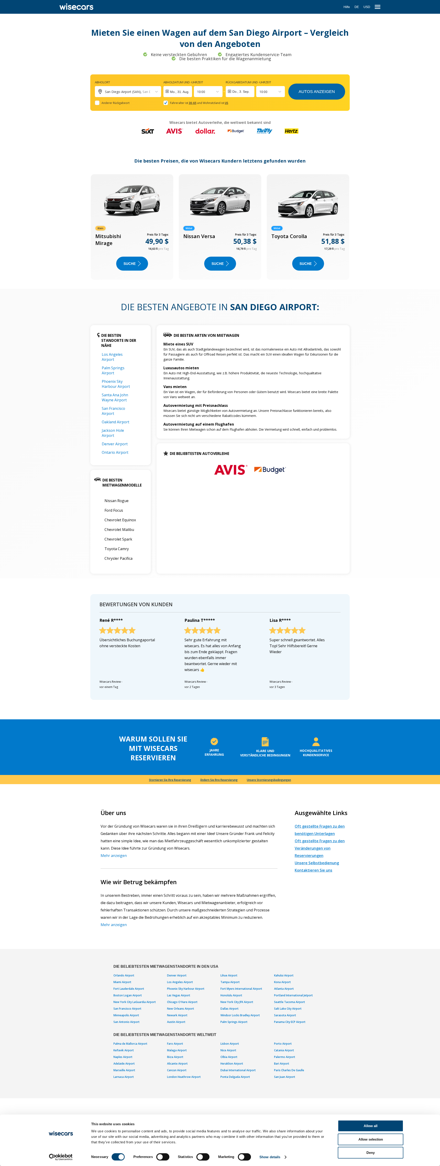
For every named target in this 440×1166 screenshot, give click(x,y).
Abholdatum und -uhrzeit (183, 82)
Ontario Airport (115, 452)
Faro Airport (175, 1044)
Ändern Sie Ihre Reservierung (219, 780)
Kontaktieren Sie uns (313, 870)
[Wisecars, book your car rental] (76, 6)
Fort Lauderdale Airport (128, 989)
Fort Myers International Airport (241, 989)
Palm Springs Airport (113, 370)
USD (366, 7)
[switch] (162, 1157)
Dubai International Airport (238, 1070)
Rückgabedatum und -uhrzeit (248, 82)
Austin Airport (176, 1022)
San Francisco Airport (113, 411)
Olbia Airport (228, 1057)
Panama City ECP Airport (289, 1022)
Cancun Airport (177, 1070)
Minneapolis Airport (126, 1015)
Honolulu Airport (231, 995)
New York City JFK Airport (236, 1002)
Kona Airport (282, 982)
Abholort (102, 82)
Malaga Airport (177, 1050)
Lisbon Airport (229, 1044)
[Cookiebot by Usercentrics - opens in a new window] (61, 1157)
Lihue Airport (228, 975)
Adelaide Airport (124, 1063)
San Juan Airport (284, 1077)
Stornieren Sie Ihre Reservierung (170, 780)
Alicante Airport (177, 1063)
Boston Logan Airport (127, 995)
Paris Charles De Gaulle (289, 1070)
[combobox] (197, 92)
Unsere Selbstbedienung (317, 862)
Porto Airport (283, 1044)
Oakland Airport (115, 421)
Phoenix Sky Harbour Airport (116, 384)
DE (357, 7)
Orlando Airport (123, 975)
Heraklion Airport (231, 1063)
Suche (130, 264)
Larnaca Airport (123, 1077)
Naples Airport (122, 1057)
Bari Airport (281, 1063)
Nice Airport (228, 1050)
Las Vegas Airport (178, 995)
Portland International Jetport (293, 995)
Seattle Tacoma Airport (289, 1002)
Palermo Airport (284, 1057)
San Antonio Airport (126, 1022)
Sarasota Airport (285, 1015)
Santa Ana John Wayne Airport (115, 397)
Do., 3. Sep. (241, 91)
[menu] (377, 7)
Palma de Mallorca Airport (130, 1044)
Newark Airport (177, 1015)
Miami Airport (122, 982)
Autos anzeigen (317, 91)
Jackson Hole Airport (113, 433)
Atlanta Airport (284, 989)
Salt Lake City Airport (288, 1009)
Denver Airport (115, 443)
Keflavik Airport (123, 1050)
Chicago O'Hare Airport (182, 1002)
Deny (370, 1153)
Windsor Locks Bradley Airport (240, 1015)
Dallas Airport (229, 1009)
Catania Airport (284, 1050)
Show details (269, 1157)
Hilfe (347, 7)
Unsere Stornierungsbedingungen (269, 780)
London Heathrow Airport (184, 1077)
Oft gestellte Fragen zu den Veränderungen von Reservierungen (320, 848)
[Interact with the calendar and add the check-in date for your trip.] (177, 91)
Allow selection (370, 1139)
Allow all (370, 1126)
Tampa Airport (230, 982)
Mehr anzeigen (114, 855)
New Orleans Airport (180, 1009)
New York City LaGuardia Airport (134, 1002)
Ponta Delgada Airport (235, 1077)
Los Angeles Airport (112, 357)
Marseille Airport (124, 1070)
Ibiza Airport (175, 1057)
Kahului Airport (284, 975)
